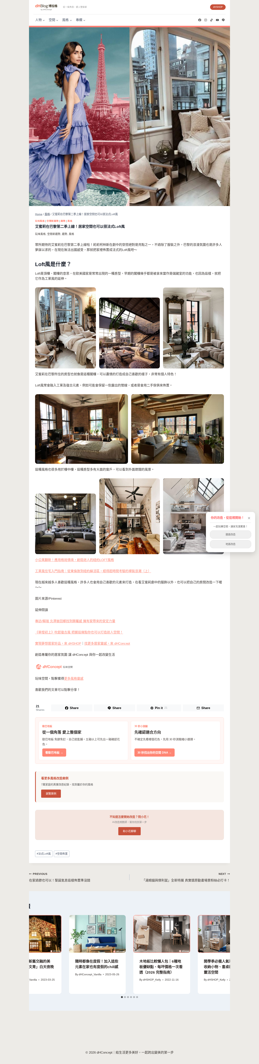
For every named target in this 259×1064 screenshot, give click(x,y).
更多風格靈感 (73, 678)
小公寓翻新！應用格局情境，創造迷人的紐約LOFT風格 (74, 560)
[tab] (122, 997)
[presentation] (33, 934)
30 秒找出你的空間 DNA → (154, 752)
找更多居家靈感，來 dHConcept (107, 643)
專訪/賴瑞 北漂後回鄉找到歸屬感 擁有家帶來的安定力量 (75, 621)
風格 (69, 221)
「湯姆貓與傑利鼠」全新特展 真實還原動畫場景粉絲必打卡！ (186, 877)
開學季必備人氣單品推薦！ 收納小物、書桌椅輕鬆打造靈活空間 (225, 966)
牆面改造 (230, 534)
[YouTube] (217, 20)
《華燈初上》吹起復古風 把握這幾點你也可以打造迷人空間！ (79, 632)
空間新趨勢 (53, 221)
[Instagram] (205, 20)
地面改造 (230, 544)
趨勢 (63, 221)
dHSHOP (218, 7)
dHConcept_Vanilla (90, 974)
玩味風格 (40, 221)
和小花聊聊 (129, 831)
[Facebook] (199, 20)
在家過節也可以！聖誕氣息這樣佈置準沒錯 (59, 877)
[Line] (223, 20)
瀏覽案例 (51, 793)
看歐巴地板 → (54, 752)
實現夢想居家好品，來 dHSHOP (58, 643)
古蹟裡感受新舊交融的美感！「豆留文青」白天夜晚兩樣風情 (32, 966)
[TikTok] (211, 20)
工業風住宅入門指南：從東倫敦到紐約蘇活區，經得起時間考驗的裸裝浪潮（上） (93, 571)
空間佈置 (62, 853)
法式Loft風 (44, 853)
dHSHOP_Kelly (152, 979)
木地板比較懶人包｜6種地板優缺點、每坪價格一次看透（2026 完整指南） (161, 966)
